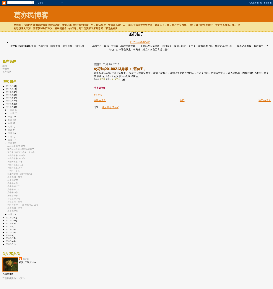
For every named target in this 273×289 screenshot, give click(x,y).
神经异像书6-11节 (15, 165)
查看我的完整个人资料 (13, 278)
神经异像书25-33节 (16, 146)
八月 (10, 123)
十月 (10, 117)
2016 (9, 223)
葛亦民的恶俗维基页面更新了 (20, 149)
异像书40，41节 (14, 177)
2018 (9, 217)
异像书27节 (12, 211)
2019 (9, 107)
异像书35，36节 (14, 202)
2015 (9, 226)
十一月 (11, 113)
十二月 (11, 110)
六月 (10, 130)
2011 (9, 232)
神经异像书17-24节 (16, 155)
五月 (10, 133)
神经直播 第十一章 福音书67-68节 (22, 205)
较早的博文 (265, 100)
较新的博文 (100, 100)
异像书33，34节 (14, 208)
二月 (10, 143)
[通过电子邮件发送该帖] (123, 79)
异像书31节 (12, 183)
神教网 (5, 69)
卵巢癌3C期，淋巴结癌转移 (19, 174)
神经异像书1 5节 (14, 168)
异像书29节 (12, 192)
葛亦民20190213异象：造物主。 (22, 152)
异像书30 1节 (13, 189)
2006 (9, 244)
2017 (9, 220)
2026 (9, 86)
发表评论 (98, 95)
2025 (9, 89)
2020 (9, 104)
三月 (10, 140)
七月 (10, 126)
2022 (9, 98)
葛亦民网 (6, 71)
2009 (9, 235)
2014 (9, 229)
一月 (10, 214)
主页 (182, 100)
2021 (9, 101)
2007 (9, 241)
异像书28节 (12, 195)
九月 (10, 120)
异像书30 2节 (13, 186)
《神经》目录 (13, 171)
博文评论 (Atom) (110, 107)
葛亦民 (26, 258)
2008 (9, 238)
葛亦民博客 (31, 15)
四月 (10, 136)
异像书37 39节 (14, 199)
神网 (4, 66)
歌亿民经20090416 (140, 42)
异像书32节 (12, 180)
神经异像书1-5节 (15, 161)
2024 (9, 92)
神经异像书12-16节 (16, 158)
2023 (9, 95)
